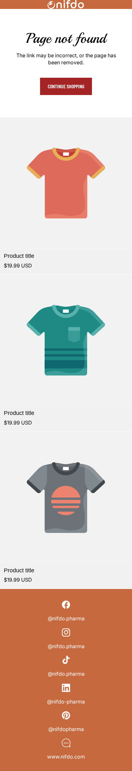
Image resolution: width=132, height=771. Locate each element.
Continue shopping (66, 86)
